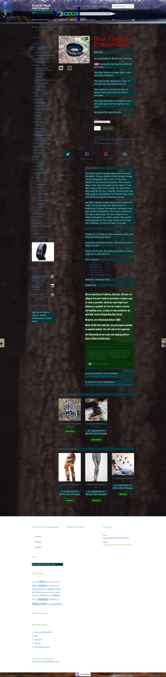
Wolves (59, 604)
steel (49, 599)
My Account (63, 20)
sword (53, 599)
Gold (55, 589)
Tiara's (38, 181)
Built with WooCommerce (50, 661)
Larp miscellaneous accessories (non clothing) (44, 69)
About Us (73, 20)
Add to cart (108, 128)
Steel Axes (39, 76)
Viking (35, 603)
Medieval (58, 592)
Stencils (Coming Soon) (43, 143)
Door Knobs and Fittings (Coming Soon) (43, 139)
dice (37, 585)
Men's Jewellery (129, 139)
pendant (43, 595)
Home (36, 27)
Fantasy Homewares (40, 122)
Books (36, 220)
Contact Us (86, 6)
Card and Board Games (43, 169)
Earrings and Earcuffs (44, 200)
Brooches (39, 187)
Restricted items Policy (87, 20)
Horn (33, 592)
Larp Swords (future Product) (45, 55)
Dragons (103, 139)
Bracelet (50, 581)
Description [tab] (62, 169)
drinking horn (55, 585)
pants (38, 595)
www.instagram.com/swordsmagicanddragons (108, 385)
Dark (34, 585)
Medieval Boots (40, 73)
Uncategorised (38, 146)
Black (42, 581)
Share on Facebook (87, 159)
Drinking (48, 585)
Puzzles (38, 166)
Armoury (36, 65)
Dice (37, 159)
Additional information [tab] (66, 175)
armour (33, 581)
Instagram (38, 542)
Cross (56, 581)
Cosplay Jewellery (41, 184)
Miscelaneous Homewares (44, 135)
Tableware (39, 125)
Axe (36, 581)
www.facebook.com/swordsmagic (101, 376)
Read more (69, 500)
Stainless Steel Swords (43, 58)
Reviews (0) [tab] (62, 181)
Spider (36, 599)
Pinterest (38, 536)
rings (111, 143)
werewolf (50, 604)
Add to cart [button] (96, 500)
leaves (48, 592)
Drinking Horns (40, 132)
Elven (51, 588)
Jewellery (42, 27)
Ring (108, 143)
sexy (33, 599)
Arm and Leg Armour (42, 83)
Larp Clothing (40, 89)
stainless (116, 143)
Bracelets (41, 197)
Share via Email (125, 159)
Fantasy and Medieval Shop (40, 20)
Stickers (36, 223)
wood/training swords (42, 62)
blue (46, 582)
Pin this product (105, 159)
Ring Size (97, 119)
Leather (44, 592)
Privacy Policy (77, 6)
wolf (54, 604)
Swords (36, 43)
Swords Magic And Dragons (41, 7)
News (54, 20)
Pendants (41, 207)
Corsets (38, 112)
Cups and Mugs (40, 128)
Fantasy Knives (38, 216)
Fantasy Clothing (39, 102)
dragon (104, 143)
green (58, 589)
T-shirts (38, 119)
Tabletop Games (39, 150)
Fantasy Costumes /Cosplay (44, 109)
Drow (43, 589)
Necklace (34, 595)
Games (36, 156)
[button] (86, 38)
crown (59, 581)
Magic (36, 93)
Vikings (43, 603)
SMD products (38, 99)
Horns (37, 592)
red (52, 595)
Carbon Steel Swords (42, 52)
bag (38, 582)
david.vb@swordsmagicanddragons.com (116, 538)
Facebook (38, 547)
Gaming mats (40, 163)
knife (41, 592)
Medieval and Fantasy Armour (45, 80)
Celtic (99, 143)
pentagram (48, 595)
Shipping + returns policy (99, 6)
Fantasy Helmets (41, 86)
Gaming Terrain (41, 153)
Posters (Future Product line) (42, 226)
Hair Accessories (43, 194)
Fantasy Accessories (42, 106)
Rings (59, 27)
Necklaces (41, 203)
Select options (69, 431)
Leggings (39, 115)
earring (46, 589)
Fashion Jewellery (51, 27)
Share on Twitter (67, 159)
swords (58, 599)
